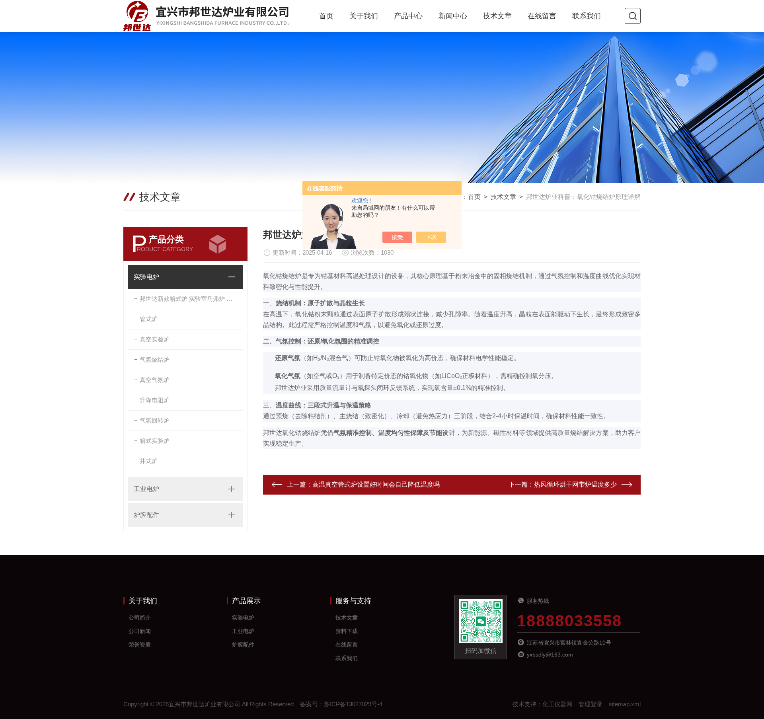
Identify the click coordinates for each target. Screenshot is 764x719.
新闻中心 (453, 16)
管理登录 (590, 704)
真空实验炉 (155, 339)
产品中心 (408, 16)
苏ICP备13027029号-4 (353, 704)
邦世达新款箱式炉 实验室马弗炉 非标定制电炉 (191, 298)
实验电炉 (146, 276)
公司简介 (140, 617)
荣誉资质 (140, 644)
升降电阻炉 (155, 400)
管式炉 (149, 319)
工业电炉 (146, 488)
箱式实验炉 (155, 440)
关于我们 (363, 16)
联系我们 (586, 16)
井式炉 (149, 461)
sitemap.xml (625, 704)
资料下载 (346, 631)
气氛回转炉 (155, 420)
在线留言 (542, 16)
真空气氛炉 (155, 379)
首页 (326, 16)
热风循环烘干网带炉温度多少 (575, 484)
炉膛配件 (146, 514)
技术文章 (497, 16)
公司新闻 (140, 631)
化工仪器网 (557, 704)
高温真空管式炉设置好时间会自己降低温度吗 (376, 484)
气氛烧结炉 (155, 359)
